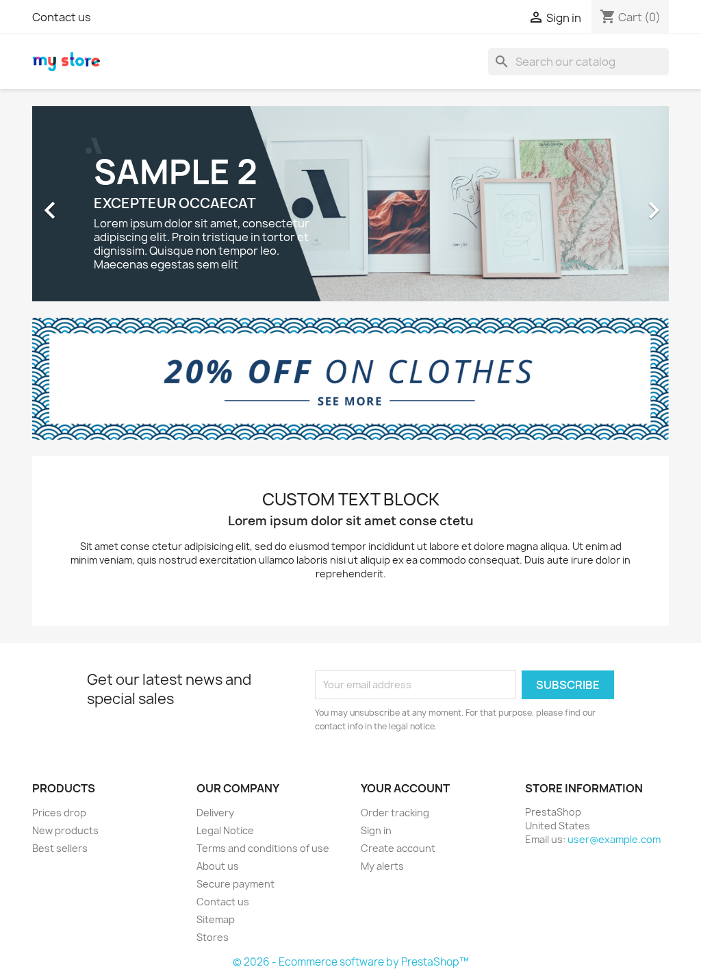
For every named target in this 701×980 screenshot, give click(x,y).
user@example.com (614, 839)
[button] (80, 203)
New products (65, 830)
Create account (398, 848)
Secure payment (235, 883)
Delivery (215, 812)
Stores (212, 937)
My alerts (382, 865)
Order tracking (395, 812)
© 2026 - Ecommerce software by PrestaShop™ (351, 962)
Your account (405, 788)
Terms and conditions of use (262, 848)
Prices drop (59, 812)
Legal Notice (225, 830)
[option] (350, 203)
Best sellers (60, 848)
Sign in (376, 830)
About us (217, 865)
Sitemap (215, 919)
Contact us (61, 17)
